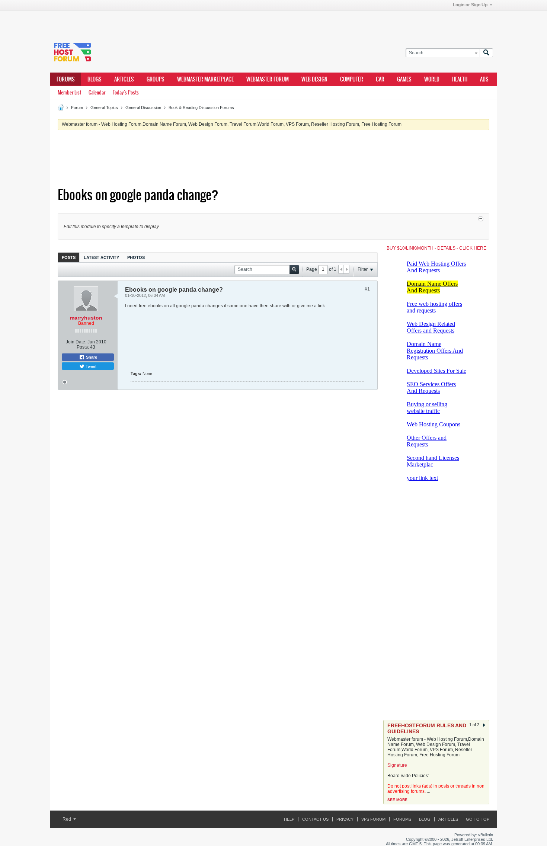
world (431, 79)
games (404, 79)
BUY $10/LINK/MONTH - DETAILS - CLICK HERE (436, 248)
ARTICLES (124, 79)
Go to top (477, 819)
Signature (397, 765)
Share (91, 357)
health (459, 79)
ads (484, 79)
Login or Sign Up (470, 4)
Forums (66, 79)
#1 (367, 289)
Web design (314, 79)
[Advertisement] (162, 21)
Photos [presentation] (136, 257)
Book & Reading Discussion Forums (201, 107)
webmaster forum (267, 79)
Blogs (94, 79)
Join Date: (76, 342)
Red (67, 819)
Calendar (97, 92)
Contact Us (315, 819)
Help (289, 819)
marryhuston (86, 318)
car (380, 79)
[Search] (486, 53)
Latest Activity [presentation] (101, 257)
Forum (77, 107)
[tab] (69, 257)
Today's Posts (126, 92)
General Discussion (143, 107)
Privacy (345, 819)
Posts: (83, 347)
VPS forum (373, 819)
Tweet (90, 366)
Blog (425, 819)
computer (351, 79)
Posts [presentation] (69, 257)
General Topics (104, 107)
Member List (69, 92)
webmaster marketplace (205, 79)
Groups (155, 79)
